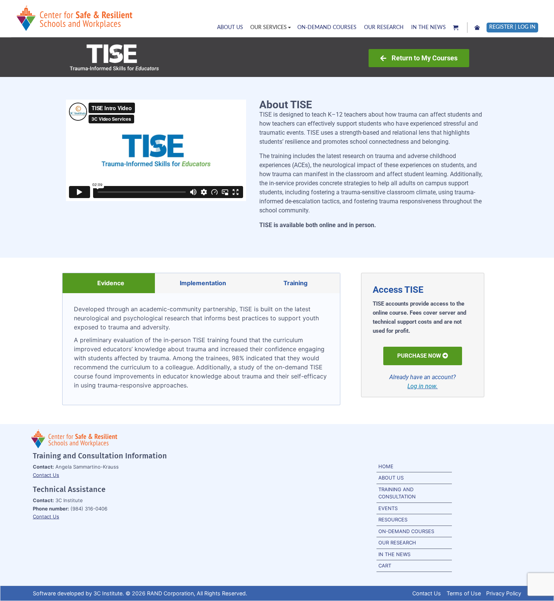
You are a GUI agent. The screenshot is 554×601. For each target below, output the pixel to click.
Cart (384, 566)
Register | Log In (512, 27)
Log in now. (422, 386)
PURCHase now (419, 355)
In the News (394, 554)
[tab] (109, 283)
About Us (391, 478)
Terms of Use (464, 593)
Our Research (397, 543)
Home (385, 466)
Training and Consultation (397, 493)
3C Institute (107, 593)
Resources (392, 519)
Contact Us (46, 475)
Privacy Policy (503, 593)
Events (388, 508)
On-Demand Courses (406, 531)
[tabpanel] (201, 349)
